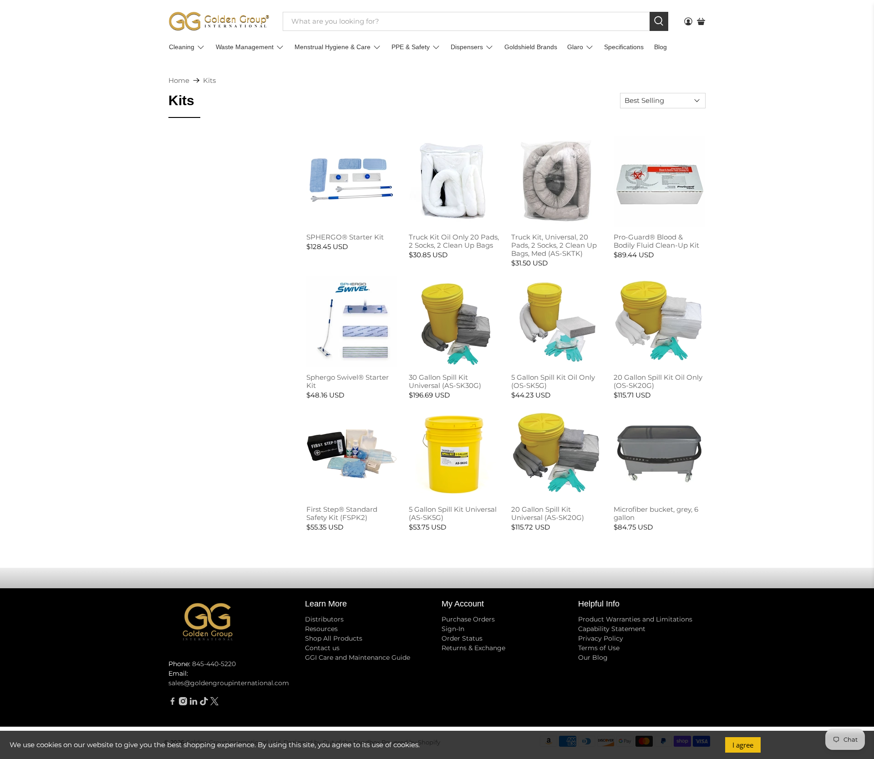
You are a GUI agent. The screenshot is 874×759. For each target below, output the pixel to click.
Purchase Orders (468, 619)
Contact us (322, 648)
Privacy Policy (600, 638)
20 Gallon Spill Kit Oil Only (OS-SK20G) (658, 381)
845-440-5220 (214, 664)
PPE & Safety (410, 47)
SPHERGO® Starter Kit (345, 237)
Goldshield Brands (530, 47)
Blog (660, 47)
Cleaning (181, 47)
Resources (321, 629)
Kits (209, 80)
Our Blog (593, 657)
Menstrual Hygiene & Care (333, 47)
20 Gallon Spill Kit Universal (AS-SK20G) (547, 513)
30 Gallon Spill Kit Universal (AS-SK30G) (445, 381)
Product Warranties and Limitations (635, 619)
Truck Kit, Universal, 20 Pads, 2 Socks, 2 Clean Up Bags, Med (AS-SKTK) (554, 245)
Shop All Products (333, 638)
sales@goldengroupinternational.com (228, 683)
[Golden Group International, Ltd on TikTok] (204, 703)
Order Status (462, 638)
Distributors (324, 619)
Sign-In (453, 629)
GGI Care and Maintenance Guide (357, 657)
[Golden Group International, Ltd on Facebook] (172, 703)
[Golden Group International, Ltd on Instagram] (183, 703)
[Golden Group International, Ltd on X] (214, 703)
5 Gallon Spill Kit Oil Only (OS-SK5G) (553, 381)
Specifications (624, 47)
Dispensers (467, 47)
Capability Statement (611, 629)
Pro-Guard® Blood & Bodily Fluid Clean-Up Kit (656, 241)
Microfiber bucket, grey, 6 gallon (656, 513)
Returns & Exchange (473, 648)
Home (178, 80)
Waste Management (245, 47)
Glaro (575, 47)
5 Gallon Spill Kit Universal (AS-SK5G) (453, 513)
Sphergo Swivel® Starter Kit (347, 381)
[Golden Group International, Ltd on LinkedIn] (193, 703)
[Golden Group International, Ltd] (219, 21)
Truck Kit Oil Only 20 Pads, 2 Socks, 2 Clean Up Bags (454, 241)
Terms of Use (599, 648)
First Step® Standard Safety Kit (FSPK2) (341, 513)
